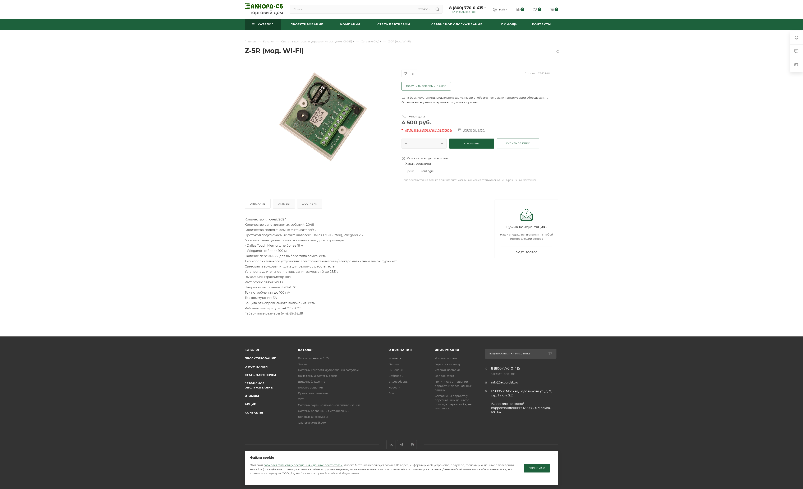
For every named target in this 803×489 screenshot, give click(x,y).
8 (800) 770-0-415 (466, 7)
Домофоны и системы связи (317, 375)
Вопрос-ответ (444, 375)
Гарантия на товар (448, 364)
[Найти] (437, 9)
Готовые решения (310, 387)
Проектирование (260, 358)
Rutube (412, 444)
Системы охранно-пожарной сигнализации (329, 405)
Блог (392, 393)
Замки (302, 364)
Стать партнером (260, 375)
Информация (447, 349)
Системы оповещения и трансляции (323, 411)
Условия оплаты (446, 358)
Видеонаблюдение (311, 381)
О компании (256, 366)
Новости (394, 387)
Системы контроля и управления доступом (328, 370)
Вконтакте (390, 444)
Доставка (309, 203)
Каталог (252, 349)
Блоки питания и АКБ (313, 358)
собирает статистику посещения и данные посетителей (303, 465)
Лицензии (396, 370)
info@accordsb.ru (504, 382)
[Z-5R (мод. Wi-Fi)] (323, 117)
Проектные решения (313, 393)
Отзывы (284, 203)
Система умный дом (312, 422)
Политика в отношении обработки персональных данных (453, 386)
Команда (395, 358)
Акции (251, 404)
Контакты (254, 412)
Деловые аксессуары (313, 416)
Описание (257, 203)
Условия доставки (447, 370)
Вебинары (396, 375)
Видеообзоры (398, 381)
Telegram (401, 444)
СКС (301, 399)
